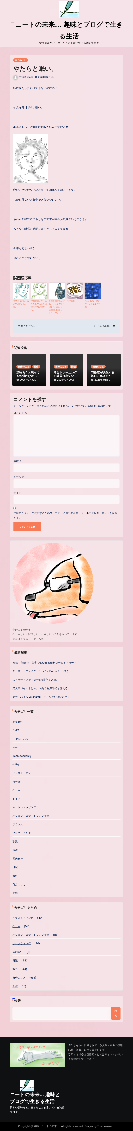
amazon (17, 721)
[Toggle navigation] (12, 23)
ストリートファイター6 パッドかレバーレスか (40, 671)
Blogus (89, 1126)
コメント (20, 413)
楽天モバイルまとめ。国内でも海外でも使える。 (41, 688)
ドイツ (16, 798)
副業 (15, 841)
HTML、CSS (20, 739)
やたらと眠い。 (35, 68)
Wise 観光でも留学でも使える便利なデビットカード (44, 662)
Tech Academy (21, 756)
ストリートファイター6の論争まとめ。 (35, 679)
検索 (17, 1000)
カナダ (16, 781)
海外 (15, 875)
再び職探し (72, 301)
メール (18, 476)
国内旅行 (17, 858)
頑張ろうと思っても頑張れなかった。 (28, 376)
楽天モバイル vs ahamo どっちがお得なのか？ (41, 697)
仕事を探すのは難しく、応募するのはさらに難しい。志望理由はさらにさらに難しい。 (57, 307)
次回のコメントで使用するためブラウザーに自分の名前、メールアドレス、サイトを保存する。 (65, 515)
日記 (15, 867)
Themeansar (104, 1126)
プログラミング (21, 833)
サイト (17, 492)
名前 (17, 461)
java (15, 747)
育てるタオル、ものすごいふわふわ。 (21, 304)
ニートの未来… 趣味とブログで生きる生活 (35, 1098)
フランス (17, 824)
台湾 (15, 850)
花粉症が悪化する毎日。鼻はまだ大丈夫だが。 (102, 376)
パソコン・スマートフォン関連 (30, 816)
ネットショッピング (24, 807)
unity (15, 764)
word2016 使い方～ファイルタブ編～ (92, 304)
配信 (36, 366)
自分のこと (20, 60)
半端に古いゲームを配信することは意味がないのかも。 (39, 305)
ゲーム (16, 790)
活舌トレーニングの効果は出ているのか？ (65, 376)
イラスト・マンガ (23, 773)
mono (30, 77)
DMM (15, 730)
